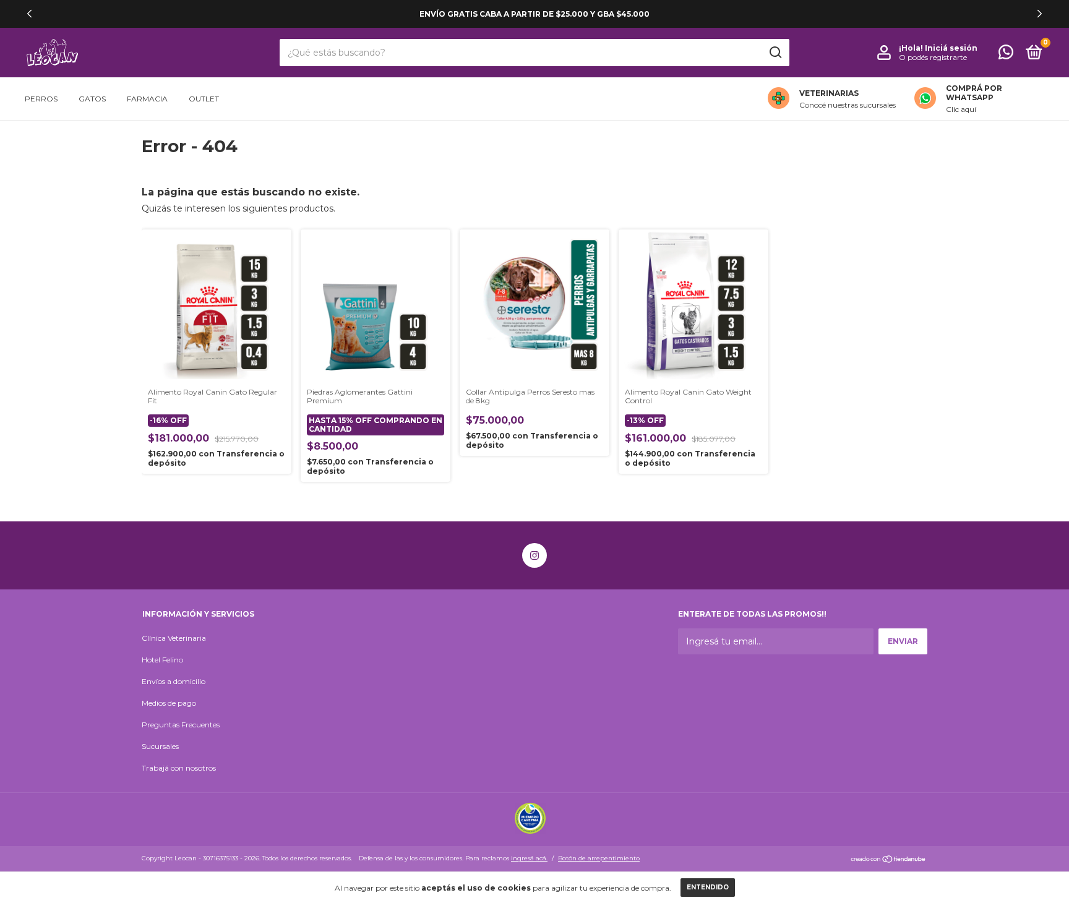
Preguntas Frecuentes (181, 724)
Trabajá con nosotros (179, 767)
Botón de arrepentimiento (599, 858)
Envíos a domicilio (173, 681)
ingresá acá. (529, 858)
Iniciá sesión (951, 48)
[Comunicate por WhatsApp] (1006, 55)
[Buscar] (775, 52)
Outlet (204, 98)
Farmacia (147, 98)
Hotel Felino (162, 659)
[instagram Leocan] (534, 555)
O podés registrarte (933, 57)
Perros (41, 98)
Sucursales (160, 746)
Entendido (708, 887)
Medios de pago (169, 703)
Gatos (92, 98)
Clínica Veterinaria (174, 638)
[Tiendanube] (888, 859)
